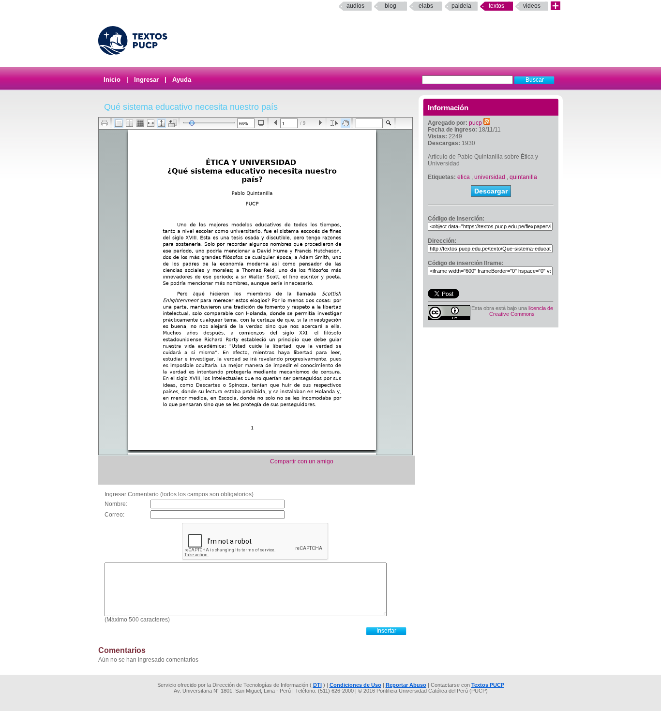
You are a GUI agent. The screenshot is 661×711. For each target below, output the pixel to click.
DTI (317, 685)
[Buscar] (388, 123)
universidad (489, 177)
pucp (475, 122)
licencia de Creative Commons (521, 311)
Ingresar (146, 79)
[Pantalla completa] (261, 122)
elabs (426, 5)
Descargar (491, 191)
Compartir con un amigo (301, 461)
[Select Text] (334, 123)
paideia (461, 5)
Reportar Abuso (406, 685)
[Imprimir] (104, 123)
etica (463, 177)
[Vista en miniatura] (140, 123)
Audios (355, 5)
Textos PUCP (487, 685)
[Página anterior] (275, 123)
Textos (496, 5)
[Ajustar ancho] (150, 123)
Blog (390, 5)
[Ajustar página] (161, 123)
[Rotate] (172, 123)
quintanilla (523, 177)
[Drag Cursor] (345, 123)
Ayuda (181, 79)
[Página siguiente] (320, 123)
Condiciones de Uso (355, 685)
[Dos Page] (129, 123)
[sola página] (118, 123)
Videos (532, 5)
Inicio (112, 79)
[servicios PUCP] (555, 6)
